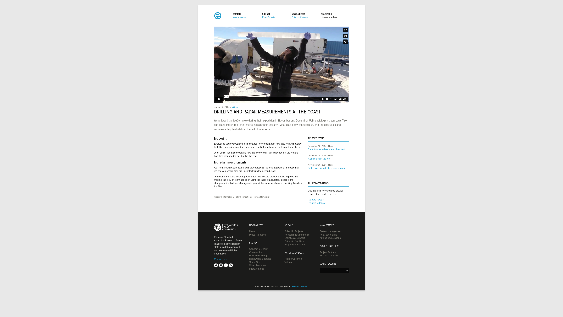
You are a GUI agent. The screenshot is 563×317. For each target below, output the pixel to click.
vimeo (221, 265)
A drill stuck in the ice (319, 158)
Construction (255, 252)
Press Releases (257, 234)
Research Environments (297, 234)
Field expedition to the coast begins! (326, 168)
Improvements (256, 269)
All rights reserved (299, 286)
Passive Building (258, 255)
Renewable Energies (260, 259)
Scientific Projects (293, 231)
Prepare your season (295, 244)
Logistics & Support (294, 238)
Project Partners (328, 252)
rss (231, 265)
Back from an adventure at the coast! (327, 149)
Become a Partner (329, 255)
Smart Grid (254, 262)
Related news (315, 199)
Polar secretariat (328, 234)
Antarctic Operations (330, 238)
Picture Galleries (293, 259)
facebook (226, 265)
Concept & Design (258, 249)
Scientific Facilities (294, 241)
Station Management (330, 231)
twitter (216, 265)
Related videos (316, 203)
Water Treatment (257, 265)
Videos (235, 107)
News (252, 231)
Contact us (219, 259)
